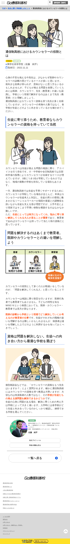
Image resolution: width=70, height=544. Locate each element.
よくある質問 (6, 516)
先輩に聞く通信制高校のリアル (12, 497)
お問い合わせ (6, 522)
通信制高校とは (7, 486)
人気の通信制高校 (8, 490)
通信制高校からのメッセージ (11, 501)
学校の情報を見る (35, 445)
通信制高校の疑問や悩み (10, 504)
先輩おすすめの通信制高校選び (12, 494)
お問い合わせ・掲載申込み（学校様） (13, 525)
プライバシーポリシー (9, 531)
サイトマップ (6, 533)
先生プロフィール (35, 440)
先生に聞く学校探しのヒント (19, 8)
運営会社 (5, 519)
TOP (4, 8)
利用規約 (5, 528)
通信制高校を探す (8, 483)
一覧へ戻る (35, 458)
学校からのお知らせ (8, 508)
